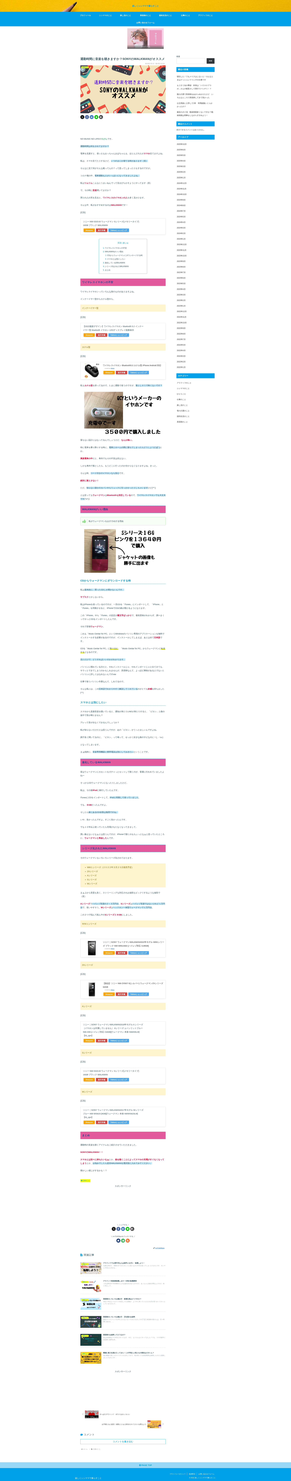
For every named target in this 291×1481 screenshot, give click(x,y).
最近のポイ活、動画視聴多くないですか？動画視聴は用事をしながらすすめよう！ (195, 113)
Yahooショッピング (118, 230)
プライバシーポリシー (178, 1474)
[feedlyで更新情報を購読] (123, 1241)
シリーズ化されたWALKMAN (117, 266)
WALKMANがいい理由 (114, 252)
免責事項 (192, 1474)
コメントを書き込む (123, 1441)
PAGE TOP (146, 1465)
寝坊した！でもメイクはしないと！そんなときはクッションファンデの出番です (195, 78)
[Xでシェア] (82, 117)
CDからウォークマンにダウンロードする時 (125, 255)
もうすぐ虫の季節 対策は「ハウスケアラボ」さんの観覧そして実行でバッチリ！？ (194, 87)
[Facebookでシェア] (87, 117)
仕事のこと (86, 1180)
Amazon (89, 230)
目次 (120, 243)
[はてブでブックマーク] (92, 117)
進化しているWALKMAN (115, 263)
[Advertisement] (123, 128)
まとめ (107, 270)
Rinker (112, 368)
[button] (101, 117)
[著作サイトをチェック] (118, 1241)
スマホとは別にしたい (116, 259)
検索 (178, 56)
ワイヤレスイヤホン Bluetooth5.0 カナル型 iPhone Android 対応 (132, 365)
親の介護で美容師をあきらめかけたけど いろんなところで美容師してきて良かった (195, 95)
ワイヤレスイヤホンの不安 (116, 248)
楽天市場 (101, 230)
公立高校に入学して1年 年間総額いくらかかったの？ (194, 104)
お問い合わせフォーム (206, 1474)
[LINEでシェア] (96, 117)
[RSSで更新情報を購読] (128, 1241)
